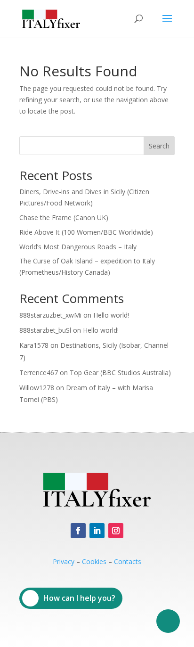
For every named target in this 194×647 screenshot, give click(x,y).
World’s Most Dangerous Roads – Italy (78, 246)
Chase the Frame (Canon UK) (63, 217)
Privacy (63, 561)
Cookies (94, 561)
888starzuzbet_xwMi (50, 315)
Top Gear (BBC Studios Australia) (120, 372)
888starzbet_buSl (45, 330)
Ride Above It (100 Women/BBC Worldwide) (86, 232)
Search (159, 145)
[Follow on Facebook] (78, 530)
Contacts (127, 561)
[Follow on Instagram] (115, 530)
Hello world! (111, 315)
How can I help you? (79, 598)
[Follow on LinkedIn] (97, 530)
